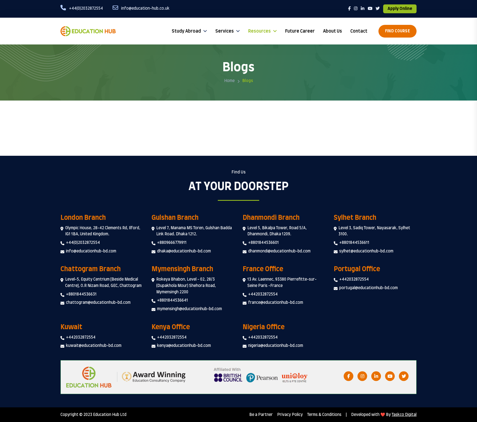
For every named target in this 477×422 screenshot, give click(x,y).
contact (358, 31)
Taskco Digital (404, 415)
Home (229, 81)
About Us (332, 31)
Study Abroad (186, 31)
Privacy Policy (290, 415)
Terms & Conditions (324, 415)
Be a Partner (261, 415)
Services (224, 31)
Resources (259, 31)
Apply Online (400, 9)
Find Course (397, 31)
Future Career (300, 31)
